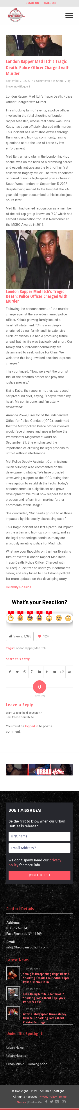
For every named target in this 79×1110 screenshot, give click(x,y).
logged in (31, 726)
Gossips (24, 587)
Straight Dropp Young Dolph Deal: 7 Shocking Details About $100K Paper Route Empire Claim (46, 978)
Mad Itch (40, 648)
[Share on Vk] (54, 672)
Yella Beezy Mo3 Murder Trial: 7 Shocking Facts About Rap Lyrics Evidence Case (44, 998)
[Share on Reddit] (61, 672)
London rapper (23, 648)
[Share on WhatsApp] (25, 672)
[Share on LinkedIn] (39, 672)
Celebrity (12, 587)
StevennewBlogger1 (18, 86)
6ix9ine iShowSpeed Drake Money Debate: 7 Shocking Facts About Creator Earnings (44, 1018)
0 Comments (42, 80)
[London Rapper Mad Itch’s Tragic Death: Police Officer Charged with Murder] (34, 45)
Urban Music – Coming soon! (27, 1064)
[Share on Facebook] (10, 672)
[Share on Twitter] (17, 672)
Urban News (15, 1048)
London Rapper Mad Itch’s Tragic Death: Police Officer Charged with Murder (38, 67)
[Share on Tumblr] (47, 672)
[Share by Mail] (69, 672)
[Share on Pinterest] (32, 672)
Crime (59, 80)
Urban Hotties (16, 1056)
